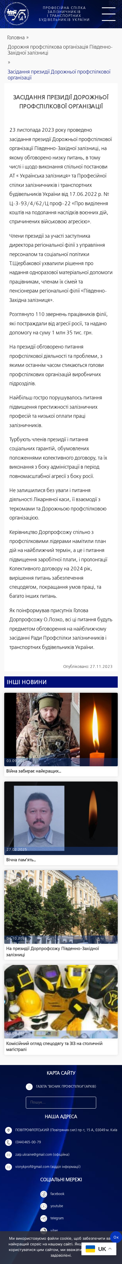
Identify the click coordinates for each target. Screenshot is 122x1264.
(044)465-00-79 (28, 1142)
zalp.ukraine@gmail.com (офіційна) (42, 1155)
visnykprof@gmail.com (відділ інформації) (48, 1167)
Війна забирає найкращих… (33, 771)
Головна (16, 37)
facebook (57, 1194)
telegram (57, 1218)
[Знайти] (90, 1103)
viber (54, 1231)
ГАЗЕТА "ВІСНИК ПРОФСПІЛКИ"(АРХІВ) (66, 1086)
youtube (57, 1206)
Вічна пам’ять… (21, 860)
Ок (116, 1237)
